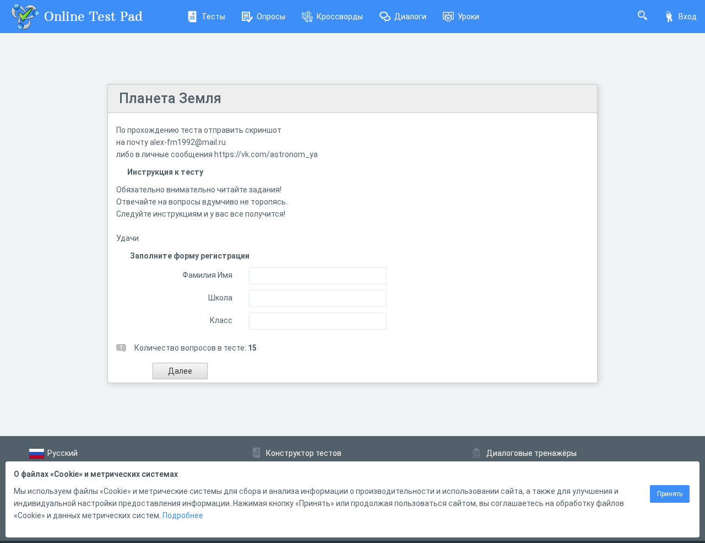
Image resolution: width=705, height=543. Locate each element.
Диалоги (410, 16)
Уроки (468, 16)
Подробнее (182, 515)
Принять (669, 494)
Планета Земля (170, 98)
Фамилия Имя (207, 275)
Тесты (213, 16)
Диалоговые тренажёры (531, 453)
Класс (221, 320)
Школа (220, 297)
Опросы (271, 16)
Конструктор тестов (303, 453)
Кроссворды (340, 16)
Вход (688, 16)
